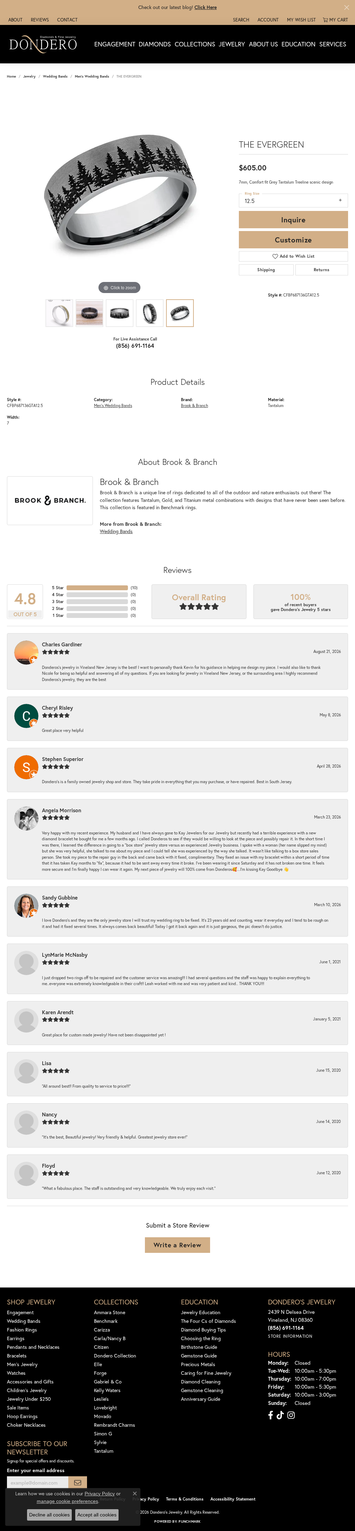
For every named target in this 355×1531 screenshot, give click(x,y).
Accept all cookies (96, 1514)
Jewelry (232, 44)
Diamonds (155, 44)
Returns (322, 269)
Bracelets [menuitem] (17, 1355)
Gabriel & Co (108, 1381)
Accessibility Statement (233, 1499)
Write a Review (177, 1245)
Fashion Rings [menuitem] (22, 1329)
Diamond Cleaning (200, 1381)
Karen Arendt (57, 1012)
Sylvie (100, 1442)
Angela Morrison (61, 810)
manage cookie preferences (67, 1501)
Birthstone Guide (199, 1347)
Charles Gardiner (62, 644)
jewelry (29, 76)
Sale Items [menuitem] (18, 1407)
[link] (15, 20)
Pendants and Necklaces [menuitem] (33, 1347)
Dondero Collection (115, 1355)
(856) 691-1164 (135, 345)
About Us (263, 44)
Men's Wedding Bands (92, 76)
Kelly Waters (107, 1390)
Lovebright (105, 1407)
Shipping (266, 269)
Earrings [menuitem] (16, 1338)
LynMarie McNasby (64, 954)
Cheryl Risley (57, 707)
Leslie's (101, 1399)
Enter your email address (35, 1470)
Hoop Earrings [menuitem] (22, 1416)
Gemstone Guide (199, 1355)
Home (11, 76)
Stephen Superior (63, 758)
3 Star (58, 601)
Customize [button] (293, 240)
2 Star (58, 608)
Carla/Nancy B (109, 1338)
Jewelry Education (200, 1312)
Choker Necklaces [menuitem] (26, 1425)
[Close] (346, 7)
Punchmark (189, 1521)
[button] (240, 20)
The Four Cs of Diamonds (208, 1321)
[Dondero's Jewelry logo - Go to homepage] (44, 44)
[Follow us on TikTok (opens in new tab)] (280, 1415)
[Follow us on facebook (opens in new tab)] (270, 1415)
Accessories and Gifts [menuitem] (30, 1381)
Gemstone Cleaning (202, 1390)
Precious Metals (198, 1364)
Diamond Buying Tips (203, 1329)
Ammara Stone (109, 1312)
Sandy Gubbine (60, 897)
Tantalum (103, 1451)
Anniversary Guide (200, 1399)
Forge (100, 1373)
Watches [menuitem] (16, 1373)
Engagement (114, 44)
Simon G (103, 1433)
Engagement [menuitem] (20, 1312)
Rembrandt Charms (114, 1425)
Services (332, 44)
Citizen (101, 1347)
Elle (98, 1364)
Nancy (49, 1114)
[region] (120, 192)
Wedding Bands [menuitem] (24, 1321)
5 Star (58, 587)
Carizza (102, 1329)
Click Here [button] (205, 7)
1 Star (58, 615)
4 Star (58, 594)
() (134, 587)
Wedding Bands (55, 76)
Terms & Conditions (185, 1499)
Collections (195, 44)
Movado (102, 1416)
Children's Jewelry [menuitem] (26, 1390)
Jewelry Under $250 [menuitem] (29, 1399)
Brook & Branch (194, 405)
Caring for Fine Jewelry (206, 1373)
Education (298, 44)
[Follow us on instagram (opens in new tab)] (291, 1415)
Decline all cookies (49, 1514)
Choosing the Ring (201, 1338)
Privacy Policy (145, 1499)
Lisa (46, 1063)
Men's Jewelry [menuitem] (22, 1364)
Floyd (48, 1165)
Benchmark (106, 1321)
